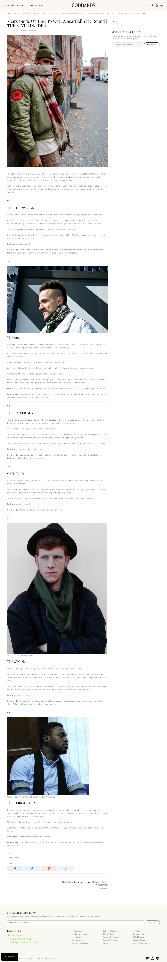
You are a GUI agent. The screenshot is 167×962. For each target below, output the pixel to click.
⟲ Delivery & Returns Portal (22, 942)
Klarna (105, 943)
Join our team (77, 940)
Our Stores (76, 937)
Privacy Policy (138, 934)
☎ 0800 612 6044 (16, 935)
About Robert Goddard (81, 943)
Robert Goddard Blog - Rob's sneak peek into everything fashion (45, 14)
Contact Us (76, 931)
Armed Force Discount (141, 943)
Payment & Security (110, 937)
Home (9, 14)
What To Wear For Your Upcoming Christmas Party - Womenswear (84, 883)
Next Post (104, 888)
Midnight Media (49, 958)
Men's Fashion (14, 858)
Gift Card (136, 931)
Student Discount (140, 940)
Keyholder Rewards (79, 934)
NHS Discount (138, 937)
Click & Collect (108, 934)
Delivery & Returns (110, 931)
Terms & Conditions (110, 940)
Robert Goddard (83, 5)
